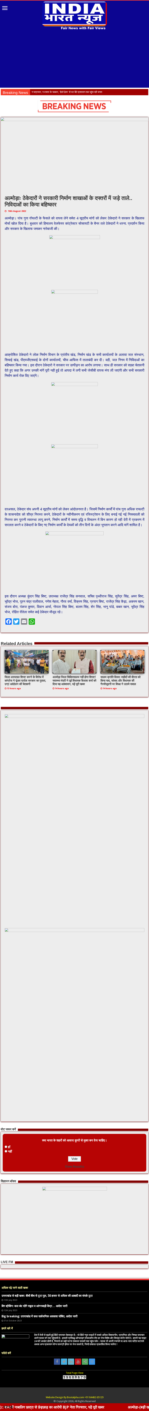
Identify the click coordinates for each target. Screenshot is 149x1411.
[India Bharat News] (74, 15)
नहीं (10, 1151)
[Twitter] (64, 1362)
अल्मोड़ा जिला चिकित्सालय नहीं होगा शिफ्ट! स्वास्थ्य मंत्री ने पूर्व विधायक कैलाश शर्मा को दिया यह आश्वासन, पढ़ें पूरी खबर (74, 680)
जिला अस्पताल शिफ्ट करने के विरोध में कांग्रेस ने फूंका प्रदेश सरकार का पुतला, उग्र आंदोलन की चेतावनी (25, 680)
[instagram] (92, 1362)
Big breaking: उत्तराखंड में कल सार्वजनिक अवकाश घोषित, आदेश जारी (39, 1316)
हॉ (9, 1147)
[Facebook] (57, 1362)
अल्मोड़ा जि (36, 92)
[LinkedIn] (71, 1362)
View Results (74, 1166)
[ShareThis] (85, 1362)
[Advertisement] (74, 59)
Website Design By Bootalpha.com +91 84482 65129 (74, 1397)
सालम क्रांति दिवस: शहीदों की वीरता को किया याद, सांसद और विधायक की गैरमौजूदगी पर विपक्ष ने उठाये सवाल (120, 680)
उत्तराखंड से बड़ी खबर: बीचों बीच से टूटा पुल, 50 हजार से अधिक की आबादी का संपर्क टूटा (47, 1295)
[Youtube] (78, 1362)
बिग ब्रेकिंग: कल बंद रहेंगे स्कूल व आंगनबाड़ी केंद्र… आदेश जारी (34, 1306)
